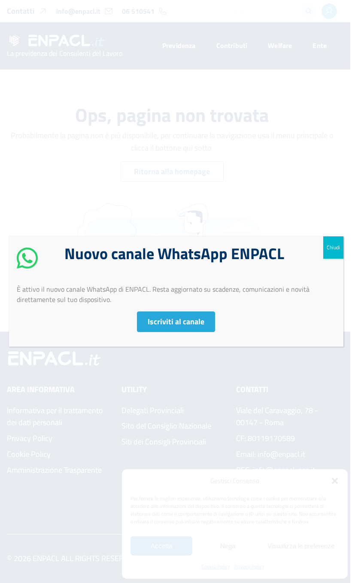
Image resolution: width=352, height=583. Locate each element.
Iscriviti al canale (176, 321)
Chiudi (333, 247)
